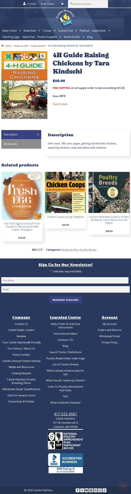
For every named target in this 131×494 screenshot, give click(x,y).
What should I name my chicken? (65, 380)
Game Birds (99, 30)
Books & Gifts (72, 37)
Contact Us (21, 324)
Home (8, 45)
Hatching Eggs (11, 37)
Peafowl (84, 30)
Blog (90, 37)
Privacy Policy (110, 342)
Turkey (47, 30)
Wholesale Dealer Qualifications (21, 389)
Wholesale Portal (109, 336)
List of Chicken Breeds (65, 364)
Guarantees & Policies (21, 401)
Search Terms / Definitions (65, 352)
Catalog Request (21, 373)
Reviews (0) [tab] (10, 144)
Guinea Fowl (65, 30)
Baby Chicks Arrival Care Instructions (65, 325)
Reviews (21, 336)
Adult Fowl (28, 37)
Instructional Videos (65, 333)
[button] (42, 55)
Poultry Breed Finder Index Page (65, 358)
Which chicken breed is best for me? (65, 372)
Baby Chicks (9, 30)
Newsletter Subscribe (65, 300)
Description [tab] (11, 134)
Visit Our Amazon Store (21, 395)
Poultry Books (38, 45)
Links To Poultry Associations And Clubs (65, 388)
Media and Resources (21, 367)
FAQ (65, 396)
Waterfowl (29, 30)
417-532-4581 (65, 413)
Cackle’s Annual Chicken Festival (21, 361)
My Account (110, 324)
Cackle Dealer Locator (21, 330)
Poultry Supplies (47, 37)
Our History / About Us (21, 348)
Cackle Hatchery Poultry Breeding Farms (21, 381)
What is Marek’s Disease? (65, 402)
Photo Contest (21, 354)
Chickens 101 (65, 340)
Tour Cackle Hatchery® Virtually (21, 342)
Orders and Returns (109, 330)
